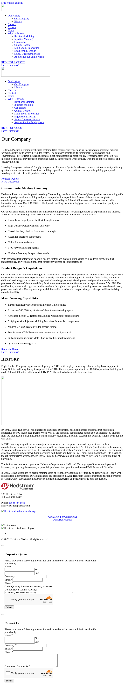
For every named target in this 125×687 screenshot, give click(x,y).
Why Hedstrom (16, 33)
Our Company (21, 18)
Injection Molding (23, 39)
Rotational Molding (24, 36)
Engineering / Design (25, 50)
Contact (12, 27)
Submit (9, 607)
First (37, 569)
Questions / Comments (17, 666)
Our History (14, 15)
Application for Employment (29, 56)
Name (9, 566)
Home (11, 30)
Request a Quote (10, 178)
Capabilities (20, 42)
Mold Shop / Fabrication (26, 47)
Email (9, 579)
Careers (12, 24)
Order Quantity (13, 586)
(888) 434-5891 (17, 502)
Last (37, 573)
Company (11, 576)
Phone (9, 583)
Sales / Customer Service (27, 53)
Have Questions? (10, 65)
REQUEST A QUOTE (13, 62)
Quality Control (22, 45)
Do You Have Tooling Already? (21, 589)
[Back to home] (17, 10)
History (18, 21)
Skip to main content (11, 2)
